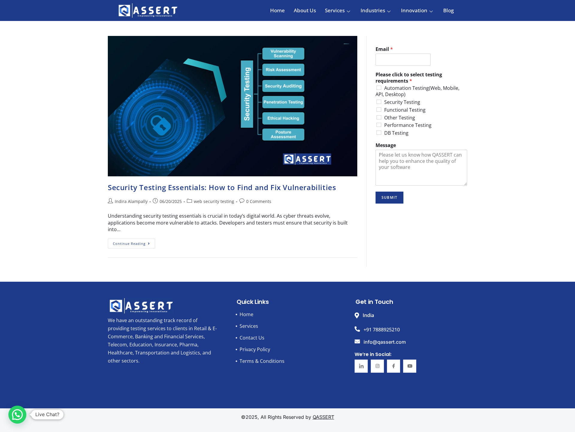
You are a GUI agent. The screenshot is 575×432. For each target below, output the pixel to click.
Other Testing (399, 117)
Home (277, 10)
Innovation (414, 10)
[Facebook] (393, 366)
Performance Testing (408, 125)
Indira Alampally (131, 201)
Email (384, 49)
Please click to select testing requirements (409, 78)
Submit (389, 197)
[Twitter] (377, 366)
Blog (448, 10)
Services (335, 10)
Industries (373, 10)
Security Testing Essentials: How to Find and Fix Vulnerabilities (222, 187)
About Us (305, 10)
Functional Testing (405, 110)
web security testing (214, 201)
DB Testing (396, 133)
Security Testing (402, 102)
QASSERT (323, 417)
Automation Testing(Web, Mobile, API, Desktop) (417, 91)
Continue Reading (134, 242)
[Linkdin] (361, 366)
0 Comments (258, 201)
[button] (17, 415)
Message (386, 145)
